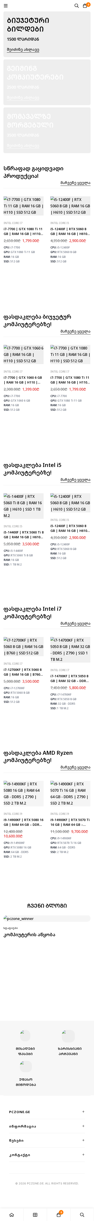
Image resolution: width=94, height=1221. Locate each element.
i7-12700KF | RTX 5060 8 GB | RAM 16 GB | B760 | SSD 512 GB (23, 674)
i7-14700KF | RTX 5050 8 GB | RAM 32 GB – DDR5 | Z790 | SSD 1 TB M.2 (69, 681)
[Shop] (35, 1214)
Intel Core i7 (13, 223)
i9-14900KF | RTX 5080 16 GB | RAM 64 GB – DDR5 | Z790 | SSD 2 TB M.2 (23, 825)
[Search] (77, 5)
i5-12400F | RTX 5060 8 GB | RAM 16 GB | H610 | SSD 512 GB (70, 234)
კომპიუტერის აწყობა (29, 934)
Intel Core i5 (59, 223)
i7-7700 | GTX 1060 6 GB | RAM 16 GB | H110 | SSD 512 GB (23, 382)
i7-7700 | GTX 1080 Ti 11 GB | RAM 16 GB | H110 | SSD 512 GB (23, 234)
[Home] (12, 1214)
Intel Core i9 (13, 814)
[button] (75, 183)
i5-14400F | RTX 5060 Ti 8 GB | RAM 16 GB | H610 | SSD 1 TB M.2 (24, 537)
